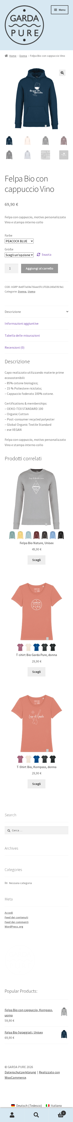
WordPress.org (14, 926)
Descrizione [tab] (13, 312)
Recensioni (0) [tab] (14, 347)
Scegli (36, 560)
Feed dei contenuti (16, 917)
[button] (62, 73)
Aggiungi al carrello (39, 268)
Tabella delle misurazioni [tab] (22, 335)
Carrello (56, 1111)
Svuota (46, 254)
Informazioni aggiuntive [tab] (22, 323)
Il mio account (12, 1115)
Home (12, 56)
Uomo (31, 291)
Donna (23, 56)
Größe (9, 249)
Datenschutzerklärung (20, 1072)
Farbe (8, 235)
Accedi (9, 913)
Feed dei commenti (17, 922)
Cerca (36, 1115)
